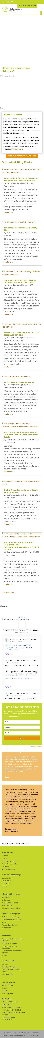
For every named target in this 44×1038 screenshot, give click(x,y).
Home (4, 886)
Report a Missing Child (11, 908)
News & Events (8, 982)
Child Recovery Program (12, 917)
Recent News (7, 985)
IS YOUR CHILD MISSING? (27, 5)
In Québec (6, 897)
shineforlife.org (16, 149)
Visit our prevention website (22, 156)
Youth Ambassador (10, 864)
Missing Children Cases (12, 894)
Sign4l (4, 955)
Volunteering (7, 974)
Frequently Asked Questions (9, 947)
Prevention (9, 186)
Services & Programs (11, 914)
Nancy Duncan (14, 183)
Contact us (6, 999)
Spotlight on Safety (9, 943)
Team (4, 858)
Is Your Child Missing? (11, 875)
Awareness (6, 928)
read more (8, 212)
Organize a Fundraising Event (11, 970)
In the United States (10, 903)
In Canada (6, 900)
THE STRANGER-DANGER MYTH (19, 382)
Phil (38, 1035)
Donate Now (7, 878)
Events (4, 988)
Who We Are (7, 852)
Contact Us (6, 883)
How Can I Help (8, 961)
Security (7, 235)
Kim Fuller (11, 233)
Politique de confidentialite (14, 1035)
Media (4, 991)
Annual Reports (8, 869)
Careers (5, 964)
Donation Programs (10, 967)
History (5, 856)
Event (6, 288)
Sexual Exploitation (9, 925)
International (7, 905)
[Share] (25, 617)
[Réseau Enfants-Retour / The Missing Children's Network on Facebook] (22, 624)
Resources (6, 936)
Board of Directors (9, 861)
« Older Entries (8, 592)
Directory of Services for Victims (12, 952)
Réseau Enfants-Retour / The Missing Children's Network (21, 630)
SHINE (4, 922)
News (33, 233)
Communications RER (17, 439)
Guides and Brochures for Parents (12, 940)
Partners (5, 867)
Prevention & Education (11, 920)
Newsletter (6, 881)
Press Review (7, 993)
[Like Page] (19, 617)
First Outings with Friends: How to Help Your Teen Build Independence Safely (21, 434)
